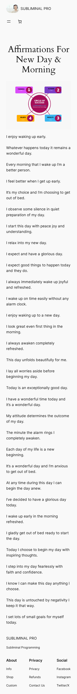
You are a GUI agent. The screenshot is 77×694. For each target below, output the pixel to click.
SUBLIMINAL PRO (36, 8)
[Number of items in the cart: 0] (19, 21)
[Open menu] (8, 21)
